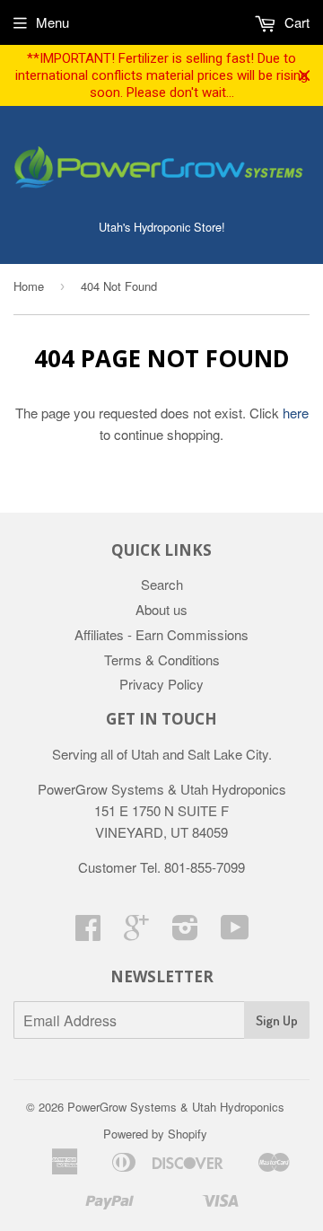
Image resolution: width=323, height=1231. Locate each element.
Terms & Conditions (162, 659)
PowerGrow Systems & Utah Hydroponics (175, 1106)
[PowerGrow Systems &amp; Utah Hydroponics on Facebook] (87, 932)
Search (162, 584)
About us (161, 609)
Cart (295, 22)
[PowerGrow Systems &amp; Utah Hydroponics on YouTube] (235, 932)
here (296, 412)
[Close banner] (304, 76)
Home (28, 286)
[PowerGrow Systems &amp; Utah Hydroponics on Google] (136, 932)
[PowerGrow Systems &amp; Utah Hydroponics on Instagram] (185, 932)
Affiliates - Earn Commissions (161, 634)
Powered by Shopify (155, 1133)
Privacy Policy (161, 683)
